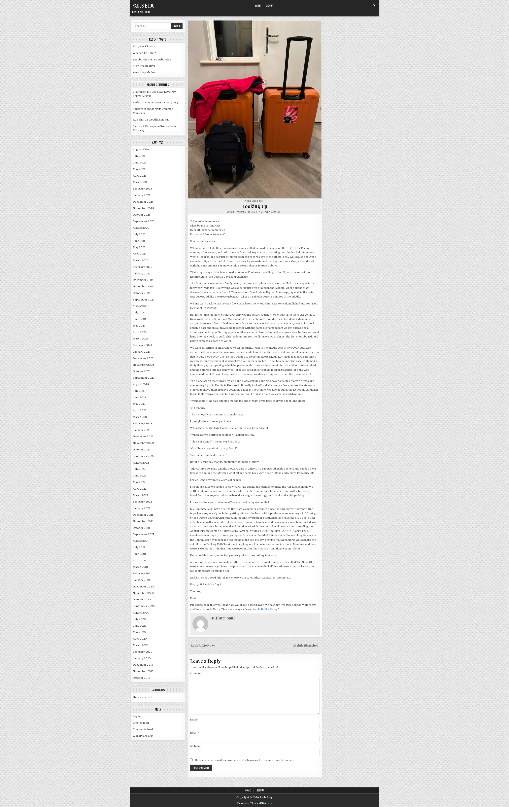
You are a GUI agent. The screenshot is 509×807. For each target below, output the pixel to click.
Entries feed (141, 722)
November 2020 (143, 593)
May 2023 (139, 403)
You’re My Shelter (144, 72)
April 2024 (139, 332)
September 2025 (143, 221)
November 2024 (143, 286)
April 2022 (140, 488)
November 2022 (143, 442)
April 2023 (140, 410)
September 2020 (144, 606)
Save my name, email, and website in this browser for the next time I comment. (245, 760)
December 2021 (143, 514)
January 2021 (141, 580)
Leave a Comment (271, 212)
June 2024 (139, 319)
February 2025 (142, 266)
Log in (137, 716)
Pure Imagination (144, 65)
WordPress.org (143, 735)
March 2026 (140, 182)
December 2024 (143, 279)
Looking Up (254, 206)
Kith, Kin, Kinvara (144, 46)
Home (258, 6)
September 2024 (143, 299)
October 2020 (142, 599)
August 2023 (141, 384)
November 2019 (143, 671)
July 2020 (139, 619)
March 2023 (140, 416)
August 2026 (141, 149)
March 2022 (140, 495)
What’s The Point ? (144, 53)
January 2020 (142, 658)
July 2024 (139, 312)
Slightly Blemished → (307, 645)
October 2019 (141, 677)
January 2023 (142, 430)
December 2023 (143, 358)
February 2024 (142, 345)
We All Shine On (159, 119)
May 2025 (139, 247)
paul (232, 212)
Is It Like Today (268, 609)
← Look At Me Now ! (201, 645)
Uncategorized (142, 697)
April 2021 (139, 560)
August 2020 (141, 612)
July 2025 (139, 234)
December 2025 (143, 201)
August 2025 (141, 227)
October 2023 (142, 371)
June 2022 (139, 475)
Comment (196, 673)
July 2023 (139, 390)
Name (195, 719)
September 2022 (143, 456)
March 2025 (140, 260)
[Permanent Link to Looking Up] (255, 109)
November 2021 (143, 521)
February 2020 (142, 651)
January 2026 (142, 195)
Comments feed (143, 729)
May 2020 (139, 632)
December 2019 (143, 664)
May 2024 (139, 325)
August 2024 (141, 305)
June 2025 (139, 240)
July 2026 (139, 156)
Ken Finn (138, 119)
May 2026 (139, 169)
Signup (269, 6)
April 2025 (140, 253)
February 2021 (142, 573)
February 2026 (142, 188)
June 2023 (139, 397)
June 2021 (139, 553)
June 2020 (140, 625)
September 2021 (143, 534)
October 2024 (141, 293)
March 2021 (140, 566)
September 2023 (143, 377)
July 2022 (139, 469)
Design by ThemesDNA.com (254, 803)
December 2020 (143, 586)
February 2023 (142, 423)
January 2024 (141, 351)
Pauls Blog (143, 5)
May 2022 (139, 482)
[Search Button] (374, 5)
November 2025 (143, 208)
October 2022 (142, 449)
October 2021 (141, 527)
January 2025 (142, 273)
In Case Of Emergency (164, 102)
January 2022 (142, 508)
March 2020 (141, 645)
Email (194, 732)
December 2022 (143, 436)
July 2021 (139, 547)
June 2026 (139, 162)
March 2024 (140, 338)
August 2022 (141, 462)
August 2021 (141, 540)
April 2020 (140, 638)
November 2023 (143, 364)
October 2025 (142, 214)
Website (195, 746)
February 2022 (142, 501)
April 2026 (140, 175)
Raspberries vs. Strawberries (152, 59)
